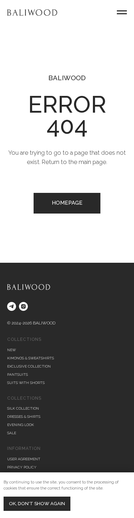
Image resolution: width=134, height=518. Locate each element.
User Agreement (23, 459)
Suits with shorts (26, 383)
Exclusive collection (29, 366)
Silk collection (23, 408)
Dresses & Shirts (23, 417)
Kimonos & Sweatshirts (30, 358)
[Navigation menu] (122, 12)
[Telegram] (11, 306)
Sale (11, 433)
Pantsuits (17, 374)
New (11, 350)
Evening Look (20, 425)
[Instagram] (23, 306)
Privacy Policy (21, 467)
